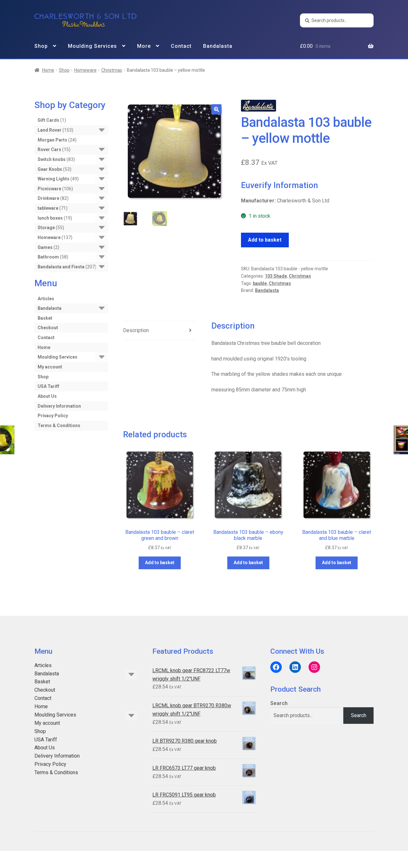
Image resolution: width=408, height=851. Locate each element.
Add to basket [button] (159, 562)
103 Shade (276, 276)
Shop (41, 46)
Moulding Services (92, 46)
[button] (216, 109)
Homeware (85, 70)
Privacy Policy (53, 415)
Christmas (111, 70)
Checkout (48, 327)
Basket (45, 318)
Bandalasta (217, 46)
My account (50, 366)
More (144, 46)
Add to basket (264, 240)
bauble (260, 283)
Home (48, 70)
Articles (46, 298)
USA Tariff (48, 386)
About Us (47, 396)
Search (279, 703)
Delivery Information (59, 406)
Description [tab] (136, 330)
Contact (181, 46)
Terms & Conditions (59, 425)
